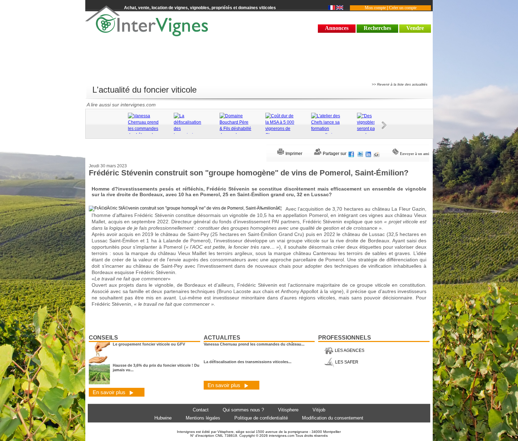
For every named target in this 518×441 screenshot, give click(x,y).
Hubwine (163, 418)
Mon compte (375, 7)
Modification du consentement (332, 418)
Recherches (377, 28)
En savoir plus (110, 392)
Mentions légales (203, 418)
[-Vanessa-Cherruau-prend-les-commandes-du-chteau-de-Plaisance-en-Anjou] (149, 132)
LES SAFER (346, 362)
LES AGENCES (349, 350)
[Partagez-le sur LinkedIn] (368, 153)
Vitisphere (288, 409)
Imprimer (293, 153)
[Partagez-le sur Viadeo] (377, 153)
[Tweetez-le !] (360, 153)
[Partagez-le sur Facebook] (351, 153)
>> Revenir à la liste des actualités (399, 84)
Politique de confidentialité (261, 418)
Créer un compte (403, 7)
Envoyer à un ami (414, 153)
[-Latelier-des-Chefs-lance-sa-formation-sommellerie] (332, 125)
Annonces (337, 28)
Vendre (415, 28)
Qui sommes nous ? (243, 409)
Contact (201, 409)
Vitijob (319, 409)
